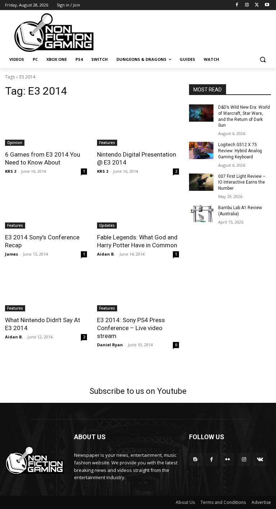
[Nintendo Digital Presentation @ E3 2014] (138, 125)
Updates (107, 225)
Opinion (14, 142)
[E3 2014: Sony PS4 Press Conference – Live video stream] (138, 290)
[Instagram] (247, 5)
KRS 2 (10, 171)
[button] (262, 59)
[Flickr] (227, 459)
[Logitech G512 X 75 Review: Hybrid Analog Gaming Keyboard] (201, 150)
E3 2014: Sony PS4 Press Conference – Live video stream (131, 327)
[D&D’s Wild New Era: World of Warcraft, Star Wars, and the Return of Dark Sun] (201, 113)
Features (107, 142)
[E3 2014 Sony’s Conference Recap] (46, 208)
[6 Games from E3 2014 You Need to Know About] (46, 125)
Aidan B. (106, 254)
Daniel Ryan (110, 344)
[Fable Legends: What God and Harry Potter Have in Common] (138, 208)
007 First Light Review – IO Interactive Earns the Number (242, 182)
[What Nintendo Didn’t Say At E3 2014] (46, 290)
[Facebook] (237, 5)
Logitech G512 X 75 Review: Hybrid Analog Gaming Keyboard (240, 150)
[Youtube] (267, 5)
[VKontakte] (260, 459)
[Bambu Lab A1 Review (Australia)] (201, 213)
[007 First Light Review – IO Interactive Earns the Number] (201, 182)
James (11, 254)
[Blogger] (195, 459)
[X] (257, 5)
